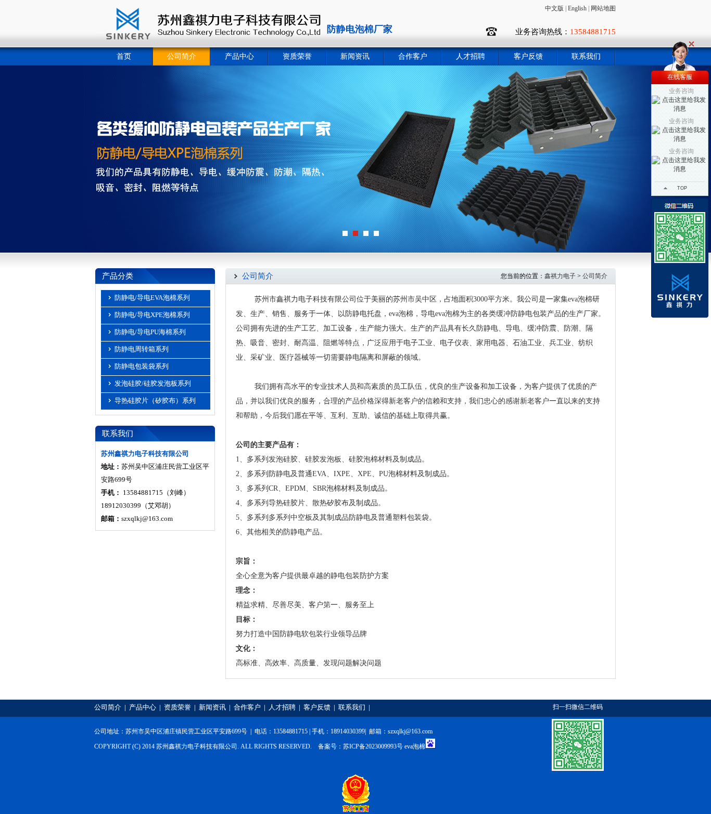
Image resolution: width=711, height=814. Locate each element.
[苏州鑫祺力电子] (209, 45)
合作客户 (412, 56)
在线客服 (679, 77)
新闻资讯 (355, 56)
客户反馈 (528, 56)
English (577, 8)
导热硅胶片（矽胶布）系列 (155, 400)
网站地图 (603, 8)
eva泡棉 (414, 746)
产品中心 (239, 56)
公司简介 (181, 56)
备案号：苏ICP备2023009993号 (360, 746)
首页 (124, 56)
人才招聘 (470, 56)
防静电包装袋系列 (142, 366)
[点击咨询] (679, 258)
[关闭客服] (691, 44)
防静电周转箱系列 (142, 349)
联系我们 (586, 56)
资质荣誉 (297, 56)
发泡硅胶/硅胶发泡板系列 (153, 383)
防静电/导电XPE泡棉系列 (152, 315)
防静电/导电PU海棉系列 (150, 332)
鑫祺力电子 (560, 276)
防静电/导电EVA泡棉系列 (152, 297)
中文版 (554, 8)
